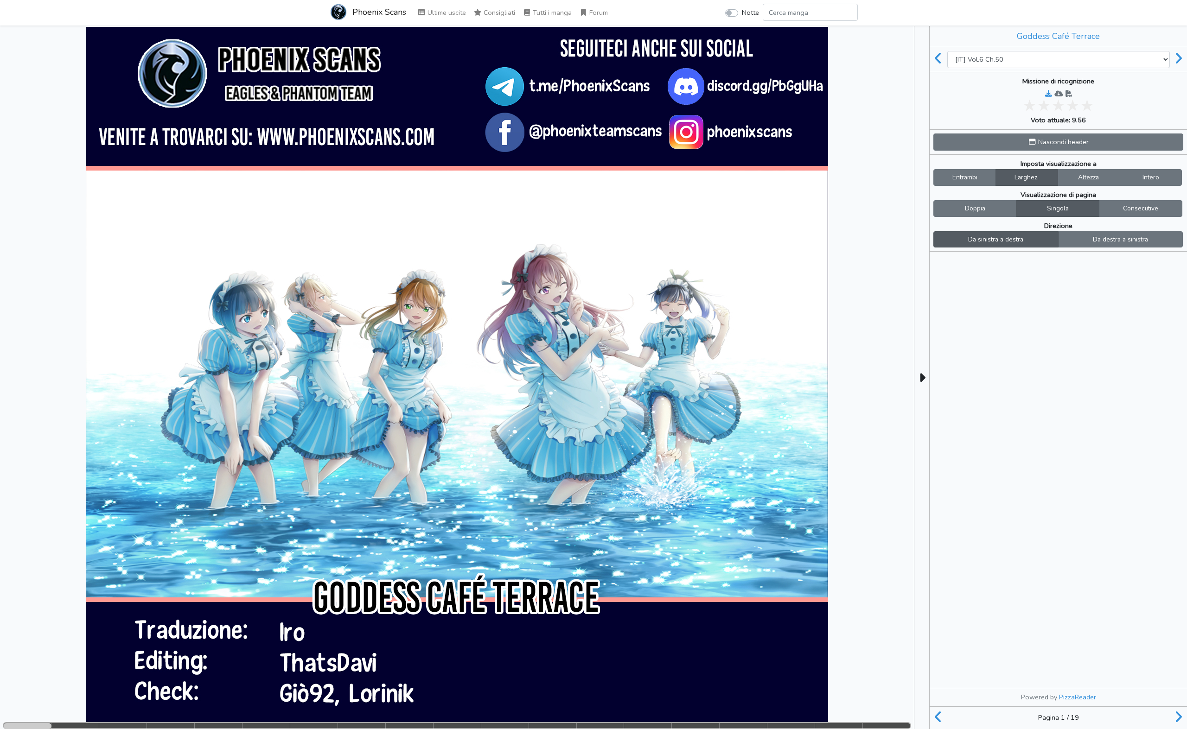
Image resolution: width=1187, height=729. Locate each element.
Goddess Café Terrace (1058, 36)
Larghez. (1027, 177)
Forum (597, 12)
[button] (1058, 142)
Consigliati (498, 12)
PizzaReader (1077, 697)
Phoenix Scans (378, 12)
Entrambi (964, 177)
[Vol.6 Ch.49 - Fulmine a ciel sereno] (938, 59)
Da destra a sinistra (1120, 239)
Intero (1150, 177)
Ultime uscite (446, 12)
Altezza (1088, 177)
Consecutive (1140, 208)
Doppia (975, 208)
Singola (1058, 208)
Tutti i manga (551, 12)
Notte (750, 12)
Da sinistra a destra (995, 239)
